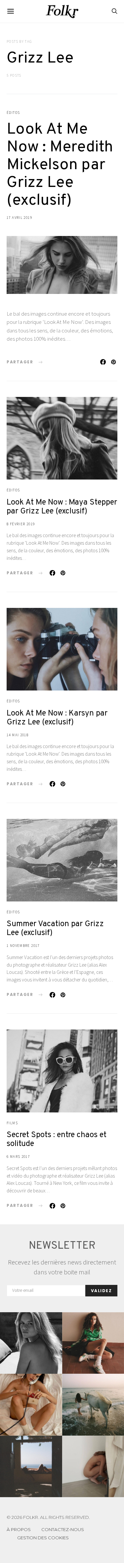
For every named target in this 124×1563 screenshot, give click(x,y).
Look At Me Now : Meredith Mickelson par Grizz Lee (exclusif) (60, 165)
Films (12, 1123)
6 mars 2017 (18, 1156)
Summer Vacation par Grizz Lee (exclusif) (55, 928)
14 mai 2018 (17, 735)
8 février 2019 (21, 524)
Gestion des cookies (43, 1537)
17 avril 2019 (19, 217)
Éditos (13, 112)
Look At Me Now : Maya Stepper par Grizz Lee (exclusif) (62, 507)
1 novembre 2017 (23, 945)
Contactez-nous (62, 1529)
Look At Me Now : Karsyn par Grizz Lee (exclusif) (57, 718)
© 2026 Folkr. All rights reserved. (48, 1517)
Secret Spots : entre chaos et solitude (56, 1139)
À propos (19, 1529)
